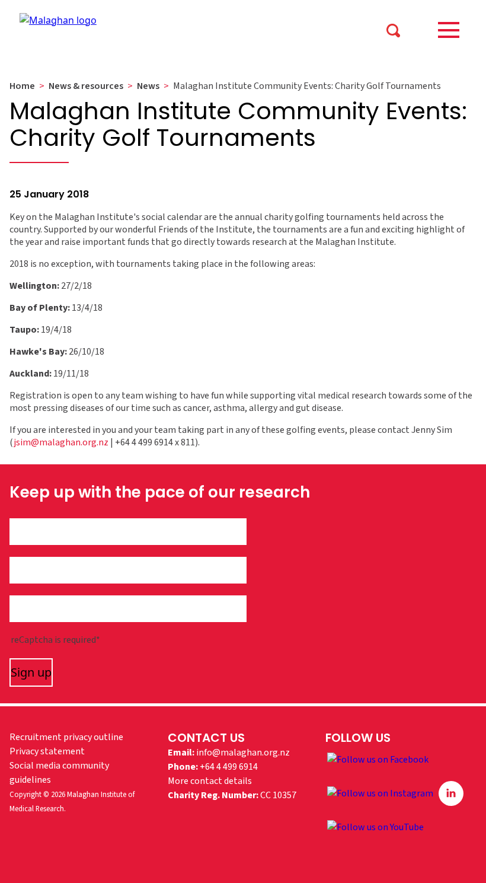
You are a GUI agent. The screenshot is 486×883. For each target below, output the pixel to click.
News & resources (86, 86)
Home (22, 86)
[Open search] (393, 29)
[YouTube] (375, 826)
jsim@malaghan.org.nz (61, 442)
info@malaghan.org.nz (243, 752)
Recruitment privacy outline (66, 737)
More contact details (210, 781)
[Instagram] (381, 792)
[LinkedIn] (451, 792)
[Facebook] (377, 759)
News (148, 86)
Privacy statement (47, 751)
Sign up (31, 672)
